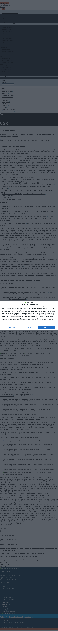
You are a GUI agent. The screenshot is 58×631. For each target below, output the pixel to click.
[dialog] (29, 315)
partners (10, 306)
